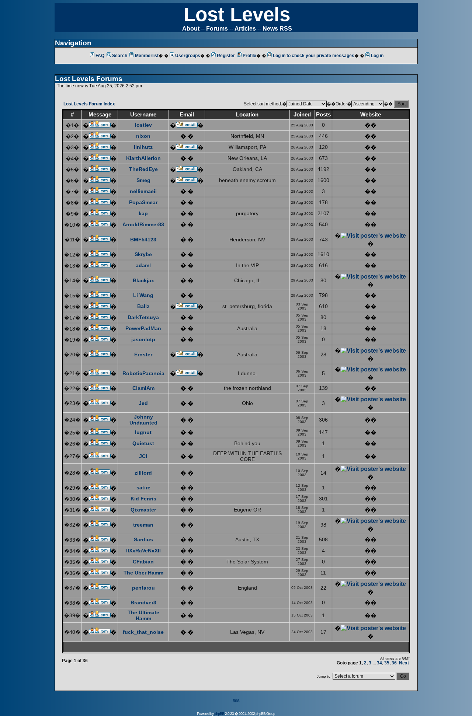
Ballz (143, 306)
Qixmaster (143, 510)
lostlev (143, 125)
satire (143, 487)
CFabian (143, 562)
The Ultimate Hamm (143, 615)
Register (226, 55)
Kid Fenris (143, 499)
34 (379, 663)
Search (119, 55)
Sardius (143, 539)
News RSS (277, 28)
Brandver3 (143, 602)
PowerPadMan (143, 328)
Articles (245, 28)
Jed (143, 403)
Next (404, 663)
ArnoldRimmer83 (143, 224)
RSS (236, 701)
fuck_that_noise (143, 632)
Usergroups (187, 55)
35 (386, 663)
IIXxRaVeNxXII (143, 550)
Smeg (143, 180)
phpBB (219, 714)
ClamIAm (143, 388)
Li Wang (143, 295)
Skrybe (143, 254)
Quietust (143, 443)
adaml (143, 265)
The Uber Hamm (143, 573)
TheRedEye (143, 169)
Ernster (143, 354)
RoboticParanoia (143, 373)
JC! (143, 456)
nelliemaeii (143, 191)
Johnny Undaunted (143, 420)
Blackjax (143, 280)
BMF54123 (143, 239)
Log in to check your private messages (313, 55)
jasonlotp (143, 339)
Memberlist (147, 55)
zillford (143, 473)
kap (143, 213)
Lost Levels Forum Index (89, 103)
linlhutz (143, 147)
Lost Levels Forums (88, 79)
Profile (249, 55)
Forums (217, 28)
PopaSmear (143, 202)
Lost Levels (237, 14)
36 (394, 663)
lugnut (143, 432)
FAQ (100, 55)
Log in (377, 55)
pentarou (143, 588)
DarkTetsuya (143, 317)
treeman (143, 525)
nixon (143, 136)
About (190, 28)
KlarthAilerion (143, 158)
